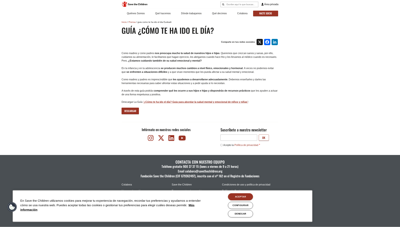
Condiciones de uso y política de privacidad (246, 184)
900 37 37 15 (191, 166)
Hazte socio (265, 13)
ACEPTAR (240, 196)
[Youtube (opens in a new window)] (181, 139)
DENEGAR (240, 213)
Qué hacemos (163, 13)
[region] (162, 206)
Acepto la (240, 145)
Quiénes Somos (136, 13)
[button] (12, 207)
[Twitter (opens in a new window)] (161, 139)
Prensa (132, 22)
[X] (259, 42)
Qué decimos (219, 13)
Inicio (124, 22)
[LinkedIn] (274, 42)
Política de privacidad (246, 145)
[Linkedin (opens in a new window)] (171, 139)
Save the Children (182, 184)
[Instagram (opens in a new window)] (150, 139)
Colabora (242, 13)
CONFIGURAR (240, 205)
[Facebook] (267, 42)
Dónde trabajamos (191, 13)
